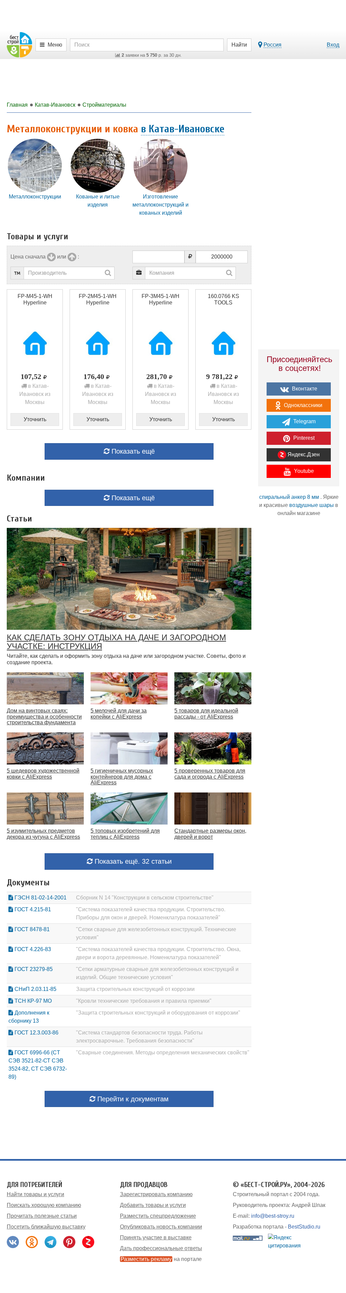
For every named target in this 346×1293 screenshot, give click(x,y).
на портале (161, 1259)
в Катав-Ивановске (182, 129)
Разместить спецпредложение (158, 1216)
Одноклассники (302, 405)
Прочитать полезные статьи (42, 1216)
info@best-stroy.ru (272, 1216)
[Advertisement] (298, 640)
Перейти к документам (132, 1099)
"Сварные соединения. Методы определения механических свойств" (162, 1052)
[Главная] (19, 44)
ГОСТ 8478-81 (31, 929)
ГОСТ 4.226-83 (32, 949)
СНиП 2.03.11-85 (34, 989)
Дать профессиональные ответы (161, 1248)
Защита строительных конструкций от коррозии (135, 989)
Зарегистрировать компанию (156, 1194)
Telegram (304, 421)
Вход (333, 45)
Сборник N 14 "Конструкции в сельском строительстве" (145, 897)
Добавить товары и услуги (153, 1205)
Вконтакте (304, 389)
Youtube (303, 471)
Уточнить (35, 419)
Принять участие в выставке (156, 1237)
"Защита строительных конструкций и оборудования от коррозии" (158, 1013)
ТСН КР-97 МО (32, 1001)
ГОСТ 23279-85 (33, 969)
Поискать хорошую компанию (44, 1205)
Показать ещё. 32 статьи (132, 861)
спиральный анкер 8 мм (289, 497)
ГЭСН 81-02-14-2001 (40, 897)
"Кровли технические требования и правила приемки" (144, 1001)
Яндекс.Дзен (303, 454)
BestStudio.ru (304, 1227)
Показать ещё (132, 451)
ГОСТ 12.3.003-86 (35, 1032)
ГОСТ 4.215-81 (32, 909)
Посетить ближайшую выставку (46, 1227)
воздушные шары (311, 505)
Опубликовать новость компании (161, 1227)
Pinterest (303, 438)
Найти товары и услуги (35, 1194)
